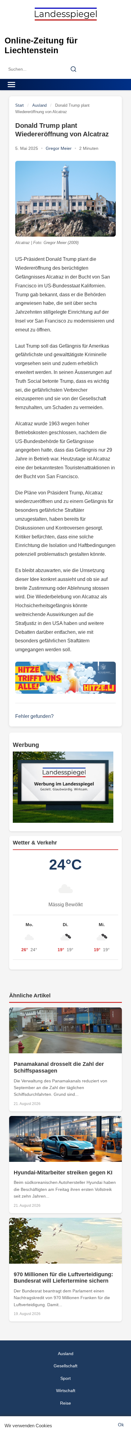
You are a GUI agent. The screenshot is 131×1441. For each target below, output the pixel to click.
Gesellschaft (65, 1365)
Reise (65, 1403)
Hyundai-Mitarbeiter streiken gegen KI (63, 1172)
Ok (121, 1424)
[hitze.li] (65, 678)
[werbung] (65, 787)
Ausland (39, 105)
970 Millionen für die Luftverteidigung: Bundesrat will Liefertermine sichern (63, 1277)
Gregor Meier (59, 148)
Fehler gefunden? (34, 716)
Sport (65, 1378)
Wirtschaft (65, 1390)
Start (19, 105)
